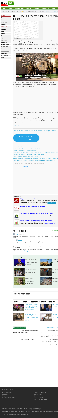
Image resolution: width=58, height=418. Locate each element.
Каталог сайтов (5, 46)
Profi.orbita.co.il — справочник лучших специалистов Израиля (36, 213)
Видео (2, 57)
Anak (16, 234)
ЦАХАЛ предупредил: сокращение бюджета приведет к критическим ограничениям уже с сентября (31, 317)
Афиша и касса (5, 38)
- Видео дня (5, 394)
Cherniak (20, 240)
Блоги (53, 8)
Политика (28, 8)
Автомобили (4, 53)
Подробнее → (51, 202)
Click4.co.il (4, 40)
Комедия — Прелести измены (28, 344)
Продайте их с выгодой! (50, 223)
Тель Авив (18, 11)
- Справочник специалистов (9, 397)
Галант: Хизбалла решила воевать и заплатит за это (27, 156)
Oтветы (3, 48)
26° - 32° (25, 11)
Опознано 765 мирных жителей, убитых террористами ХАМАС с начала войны (34, 148)
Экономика (36, 8)
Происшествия (45, 8)
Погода (3, 33)
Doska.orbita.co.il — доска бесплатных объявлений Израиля (36, 220)
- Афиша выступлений (38, 395)
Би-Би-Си (16, 125)
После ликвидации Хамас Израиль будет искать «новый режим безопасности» (34, 160)
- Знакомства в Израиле (39, 392)
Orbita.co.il (4, 26)
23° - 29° (36, 11)
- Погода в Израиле (38, 397)
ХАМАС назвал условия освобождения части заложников (28, 154)
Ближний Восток (19, 8)
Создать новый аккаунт (23, 251)
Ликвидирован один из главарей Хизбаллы (24, 150)
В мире (10, 8)
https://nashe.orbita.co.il (34, 409)
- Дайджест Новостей (7, 395)
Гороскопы (4, 35)
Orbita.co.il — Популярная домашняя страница (32, 206)
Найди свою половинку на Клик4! (29, 199)
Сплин (22, 335)
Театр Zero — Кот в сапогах (27, 339)
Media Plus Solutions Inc (23, 414)
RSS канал (3, 24)
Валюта (3, 11)
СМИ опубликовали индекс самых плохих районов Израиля (31, 270)
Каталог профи (5, 44)
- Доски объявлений (38, 394)
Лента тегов (4, 22)
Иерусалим (42, 11)
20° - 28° (51, 11)
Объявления (4, 42)
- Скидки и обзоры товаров (40, 399)
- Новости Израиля (7, 392)
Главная (3, 15)
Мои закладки (4, 55)
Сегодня (3, 17)
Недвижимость (5, 51)
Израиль (4, 8)
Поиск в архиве (5, 20)
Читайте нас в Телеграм (27, 138)
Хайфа (30, 11)
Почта (2, 31)
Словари (3, 29)
